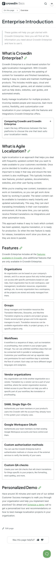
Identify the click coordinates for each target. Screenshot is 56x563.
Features (10, 247)
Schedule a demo (35, 504)
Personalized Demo (19, 487)
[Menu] (52, 4)
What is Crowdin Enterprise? (17, 55)
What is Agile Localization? (14, 148)
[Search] (45, 3)
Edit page (9, 528)
